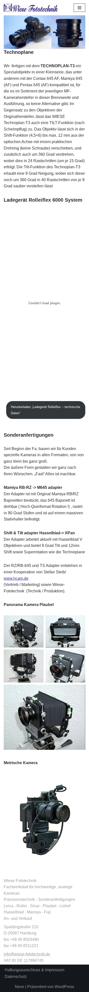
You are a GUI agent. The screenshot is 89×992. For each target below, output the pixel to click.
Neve (19, 987)
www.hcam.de (16, 578)
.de (47, 954)
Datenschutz (16, 976)
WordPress (64, 987)
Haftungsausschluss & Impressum (34, 970)
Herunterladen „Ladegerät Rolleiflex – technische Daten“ (45, 410)
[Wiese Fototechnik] (31, 7)
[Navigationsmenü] (79, 7)
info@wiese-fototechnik (24, 954)
